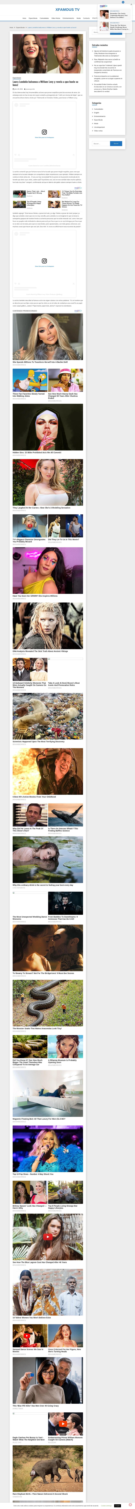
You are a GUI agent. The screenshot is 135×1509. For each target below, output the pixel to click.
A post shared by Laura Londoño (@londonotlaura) (44, 165)
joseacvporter (30, 89)
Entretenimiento (68, 18)
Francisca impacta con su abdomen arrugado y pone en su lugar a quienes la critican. (108, 78)
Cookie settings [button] (106, 1506)
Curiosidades (44, 18)
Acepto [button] (117, 1506)
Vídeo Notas (55, 18)
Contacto (86, 18)
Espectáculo (33, 18)
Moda (79, 18)
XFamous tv (68, 10)
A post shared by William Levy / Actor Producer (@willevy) (44, 294)
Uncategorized (99, 127)
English (96, 113)
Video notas (98, 131)
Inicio (24, 18)
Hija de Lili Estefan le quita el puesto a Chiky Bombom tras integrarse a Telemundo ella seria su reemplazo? (107, 53)
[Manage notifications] (130, 1504)
